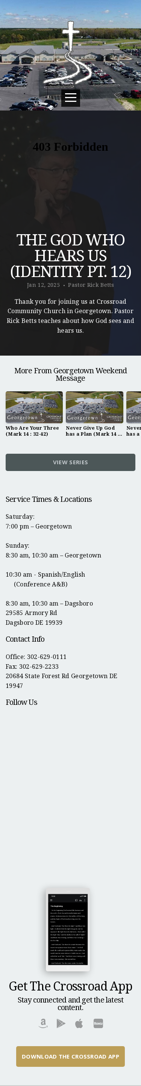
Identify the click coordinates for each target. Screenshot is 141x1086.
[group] (34, 416)
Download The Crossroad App (70, 1056)
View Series (70, 462)
